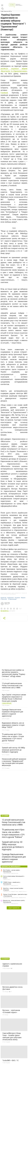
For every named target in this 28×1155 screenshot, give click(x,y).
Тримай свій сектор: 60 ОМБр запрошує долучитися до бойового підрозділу (13, 750)
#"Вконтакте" (4, 599)
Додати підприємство (14, 908)
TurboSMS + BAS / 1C (10, 1060)
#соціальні (17, 597)
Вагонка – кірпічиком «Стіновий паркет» (11, 1011)
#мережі (23, 597)
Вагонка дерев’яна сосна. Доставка (12, 988)
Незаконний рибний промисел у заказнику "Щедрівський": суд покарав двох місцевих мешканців (14, 762)
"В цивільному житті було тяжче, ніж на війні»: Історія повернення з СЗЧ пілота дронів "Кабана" (13, 737)
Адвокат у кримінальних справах (12, 965)
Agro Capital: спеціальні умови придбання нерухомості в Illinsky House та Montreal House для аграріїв (14, 698)
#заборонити (10, 597)
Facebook (4, 93)
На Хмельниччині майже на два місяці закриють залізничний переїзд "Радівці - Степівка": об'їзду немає (14, 673)
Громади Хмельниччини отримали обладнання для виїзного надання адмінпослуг (12, 713)
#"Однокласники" (12, 599)
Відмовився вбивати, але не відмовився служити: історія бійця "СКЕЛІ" (13, 725)
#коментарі (3, 597)
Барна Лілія (7, 603)
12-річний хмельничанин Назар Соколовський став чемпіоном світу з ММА (12, 685)
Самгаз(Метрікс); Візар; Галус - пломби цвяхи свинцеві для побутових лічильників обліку (12, 1036)
